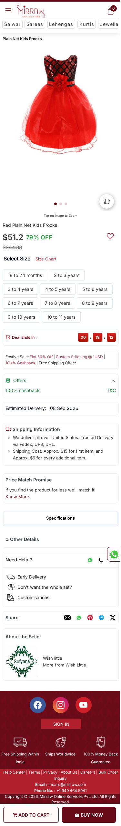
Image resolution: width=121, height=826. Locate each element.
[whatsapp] (78, 617)
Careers (87, 772)
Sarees (34, 24)
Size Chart (45, 258)
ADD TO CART (33, 815)
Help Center (14, 772)
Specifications (60, 518)
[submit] (110, 235)
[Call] (100, 559)
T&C (111, 390)
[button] (55, 204)
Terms (33, 772)
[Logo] (31, 11)
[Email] (67, 617)
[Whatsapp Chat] (113, 554)
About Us (68, 772)
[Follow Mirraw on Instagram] (60, 705)
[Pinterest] (89, 617)
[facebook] (101, 617)
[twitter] (112, 617)
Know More (17, 496)
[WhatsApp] (89, 559)
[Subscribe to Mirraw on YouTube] (83, 705)
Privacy (50, 772)
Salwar (12, 24)
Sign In (61, 724)
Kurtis (86, 24)
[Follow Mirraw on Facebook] (37, 705)
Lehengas (61, 24)
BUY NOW (91, 815)
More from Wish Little (64, 664)
